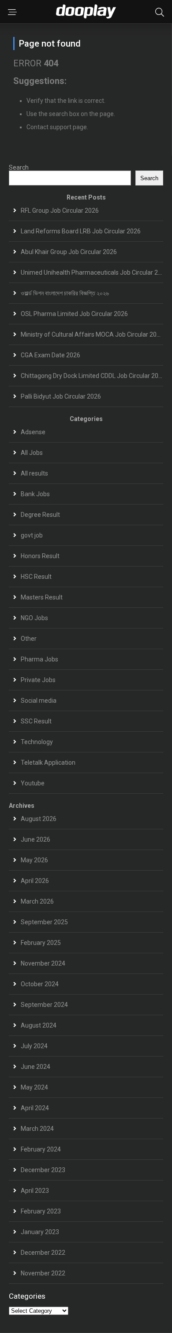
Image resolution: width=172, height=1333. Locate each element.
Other (29, 638)
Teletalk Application (48, 762)
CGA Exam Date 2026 (50, 355)
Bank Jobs (35, 494)
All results (34, 473)
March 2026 (37, 901)
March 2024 (37, 1128)
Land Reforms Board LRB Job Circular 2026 (81, 231)
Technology (37, 741)
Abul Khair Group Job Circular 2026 (69, 251)
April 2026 (35, 880)
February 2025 (41, 942)
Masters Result (42, 597)
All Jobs (32, 452)
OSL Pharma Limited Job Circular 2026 (74, 313)
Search (19, 167)
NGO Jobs (34, 617)
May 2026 (34, 860)
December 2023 (43, 1169)
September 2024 (44, 1004)
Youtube (33, 783)
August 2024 (38, 1025)
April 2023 (35, 1190)
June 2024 (35, 1066)
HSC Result (36, 576)
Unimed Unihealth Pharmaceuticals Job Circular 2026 (94, 272)
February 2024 (41, 1149)
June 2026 (35, 839)
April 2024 (35, 1107)
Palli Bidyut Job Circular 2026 (61, 396)
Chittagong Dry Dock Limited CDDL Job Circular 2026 (93, 375)
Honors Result (40, 555)
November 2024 (43, 963)
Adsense (33, 432)
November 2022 (43, 1273)
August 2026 (38, 818)
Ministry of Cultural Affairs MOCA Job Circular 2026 (92, 334)
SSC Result (36, 721)
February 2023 (41, 1211)
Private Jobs (38, 679)
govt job (32, 535)
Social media (38, 700)
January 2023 (40, 1231)
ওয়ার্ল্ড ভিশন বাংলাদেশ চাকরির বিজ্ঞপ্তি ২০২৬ (65, 293)
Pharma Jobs (39, 659)
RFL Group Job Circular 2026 (60, 210)
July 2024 (34, 1046)
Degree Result (40, 514)
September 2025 (44, 922)
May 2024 (34, 1087)
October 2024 (40, 984)
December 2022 (43, 1252)
